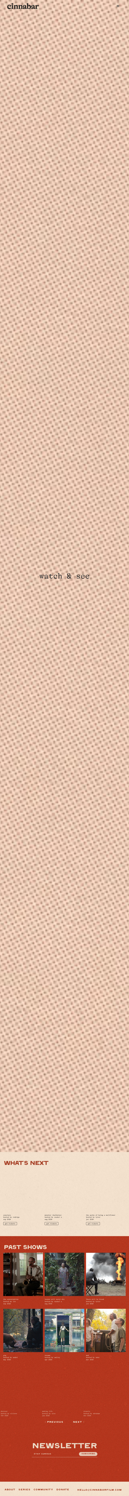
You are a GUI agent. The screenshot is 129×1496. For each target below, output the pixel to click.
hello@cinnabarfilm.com (99, 1490)
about (9, 1490)
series (24, 1490)
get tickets (10, 1223)
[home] (23, 6)
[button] (118, 6)
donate (62, 1490)
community (43, 1490)
